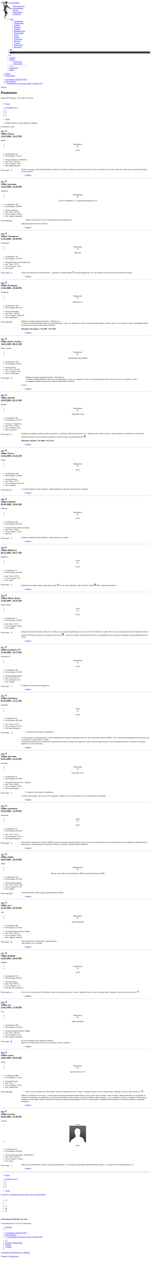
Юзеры (12, 60)
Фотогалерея (19, 33)
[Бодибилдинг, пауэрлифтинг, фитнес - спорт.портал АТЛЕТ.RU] (19, 14)
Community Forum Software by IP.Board (15, 1252)
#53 (3, 754)
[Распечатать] (6, 1209)
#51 (3, 647)
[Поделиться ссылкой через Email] (6, 1207)
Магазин (17, 41)
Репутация (18, 64)
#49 (3, 548)
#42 (3, 182)
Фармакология (19, 31)
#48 (3, 499)
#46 (3, 395)
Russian (8, 1245)
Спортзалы (18, 39)
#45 (3, 339)
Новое (12, 70)
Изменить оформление (13, 1243)
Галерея (12, 58)
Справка (8, 1247)
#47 (3, 451)
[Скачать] (6, 1211)
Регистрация (10, 76)
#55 (3, 854)
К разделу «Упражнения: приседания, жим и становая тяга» (23, 1194)
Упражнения (18, 23)
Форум (12, 52)
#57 (3, 953)
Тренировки (18, 21)
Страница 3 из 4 (11, 107)
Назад (7, 104)
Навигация (14, 68)
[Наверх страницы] (5, 1229)
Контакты (17, 47)
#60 (3, 1112)
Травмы (17, 25)
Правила (8, 1227)
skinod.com (15, 1256)
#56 (3, 903)
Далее (7, 119)
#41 (3, 131)
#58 (3, 1002)
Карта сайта (18, 45)
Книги (16, 35)
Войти (7, 74)
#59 (3, 1053)
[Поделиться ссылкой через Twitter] (6, 1200)
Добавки (17, 29)
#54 (3, 806)
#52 (3, 696)
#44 (3, 283)
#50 (3, 596)
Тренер (16, 37)
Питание (17, 27)
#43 (3, 234)
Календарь (18, 62)
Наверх (28, 175)
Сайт (11, 19)
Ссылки (17, 43)
